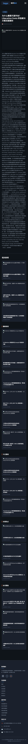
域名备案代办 (4, 703)
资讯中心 (3, 693)
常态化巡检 (3, 715)
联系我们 (3, 695)
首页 (2, 684)
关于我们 (3, 686)
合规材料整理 (4, 712)
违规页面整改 (4, 708)
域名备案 (3, 688)
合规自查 (3, 691)
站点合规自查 (4, 706)
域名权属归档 (4, 710)
